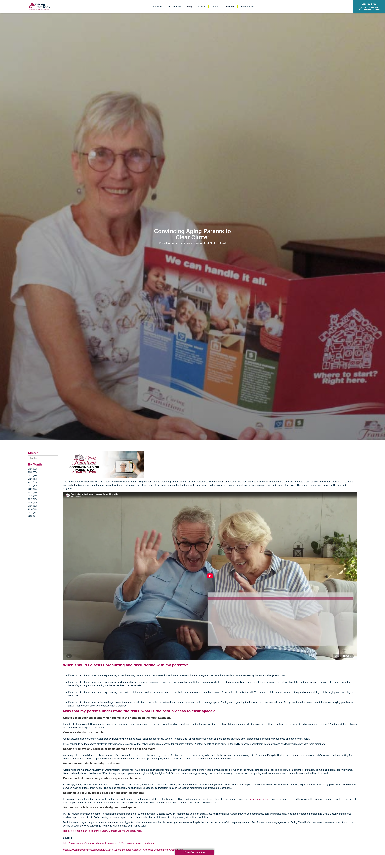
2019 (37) (32, 492)
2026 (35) (32, 469)
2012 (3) (32, 516)
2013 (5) (32, 512)
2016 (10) (32, 502)
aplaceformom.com (259, 799)
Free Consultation (194, 852)
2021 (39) (32, 485)
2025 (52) (32, 472)
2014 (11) (32, 509)
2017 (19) (32, 499)
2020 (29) (32, 489)
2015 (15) (32, 506)
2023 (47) (32, 479)
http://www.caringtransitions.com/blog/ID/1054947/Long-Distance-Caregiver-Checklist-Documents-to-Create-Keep (123, 849)
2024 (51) (32, 475)
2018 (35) (32, 496)
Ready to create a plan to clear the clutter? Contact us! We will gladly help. (102, 830)
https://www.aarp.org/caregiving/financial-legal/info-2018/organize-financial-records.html (109, 843)
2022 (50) (32, 482)
